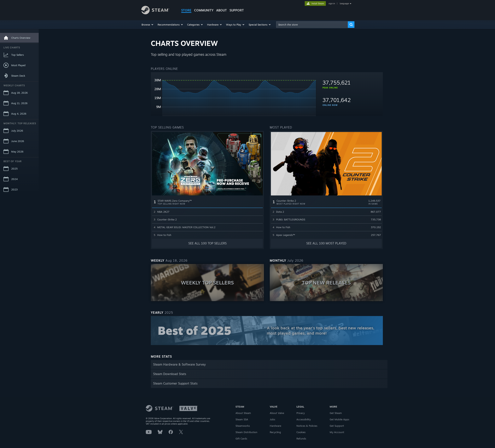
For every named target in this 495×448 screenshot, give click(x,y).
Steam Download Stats (169, 374)
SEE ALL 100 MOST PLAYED (326, 243)
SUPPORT (237, 10)
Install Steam (318, 3)
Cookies (301, 432)
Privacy (300, 413)
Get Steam (336, 413)
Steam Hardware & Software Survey (179, 364)
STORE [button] (186, 10)
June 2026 (17, 141)
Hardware (275, 425)
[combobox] (312, 24)
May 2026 (17, 151)
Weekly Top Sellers (207, 282)
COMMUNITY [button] (203, 10)
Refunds (301, 438)
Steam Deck (18, 75)
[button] (148, 24)
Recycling (275, 432)
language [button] (344, 3)
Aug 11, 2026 (19, 103)
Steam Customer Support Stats (175, 383)
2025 (14, 168)
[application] (233, 95)
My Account (337, 432)
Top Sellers (17, 54)
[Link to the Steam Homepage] (158, 10)
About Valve (277, 413)
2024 (14, 179)
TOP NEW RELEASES (326, 282)
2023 (14, 189)
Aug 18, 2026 (19, 92)
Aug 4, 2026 (18, 113)
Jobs (272, 419)
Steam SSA (242, 419)
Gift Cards (241, 438)
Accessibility (303, 419)
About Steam (243, 413)
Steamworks (243, 425)
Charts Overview (20, 37)
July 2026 (17, 130)
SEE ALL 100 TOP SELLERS (207, 243)
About (221, 10)
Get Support (337, 425)
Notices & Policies (306, 425)
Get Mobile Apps (339, 419)
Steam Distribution (246, 432)
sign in (332, 3)
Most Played (18, 65)
